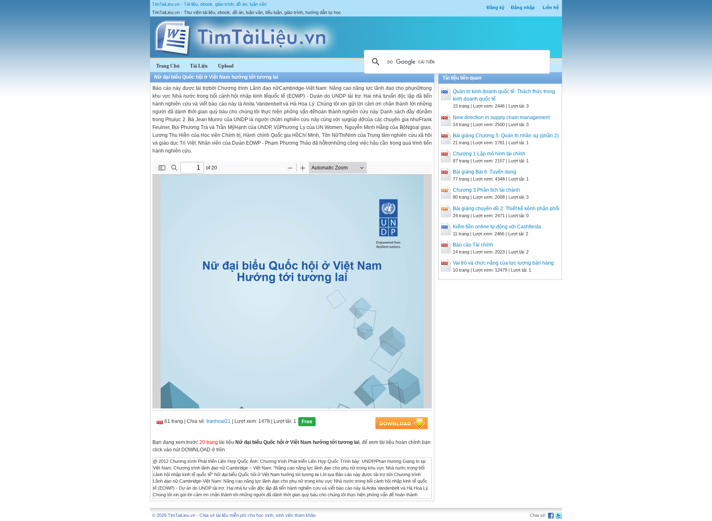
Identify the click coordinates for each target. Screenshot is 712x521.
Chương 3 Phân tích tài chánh (486, 190)
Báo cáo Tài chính (473, 245)
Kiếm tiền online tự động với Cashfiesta (497, 227)
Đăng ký (495, 7)
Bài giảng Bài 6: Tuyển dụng (484, 172)
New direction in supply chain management (501, 117)
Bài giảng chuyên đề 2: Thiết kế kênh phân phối (506, 208)
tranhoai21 (218, 421)
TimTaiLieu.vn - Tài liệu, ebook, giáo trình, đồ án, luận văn (209, 4)
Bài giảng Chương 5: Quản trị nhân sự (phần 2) (506, 135)
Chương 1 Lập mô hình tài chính (489, 154)
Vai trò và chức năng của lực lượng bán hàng (503, 263)
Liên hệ (551, 7)
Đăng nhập (523, 7)
